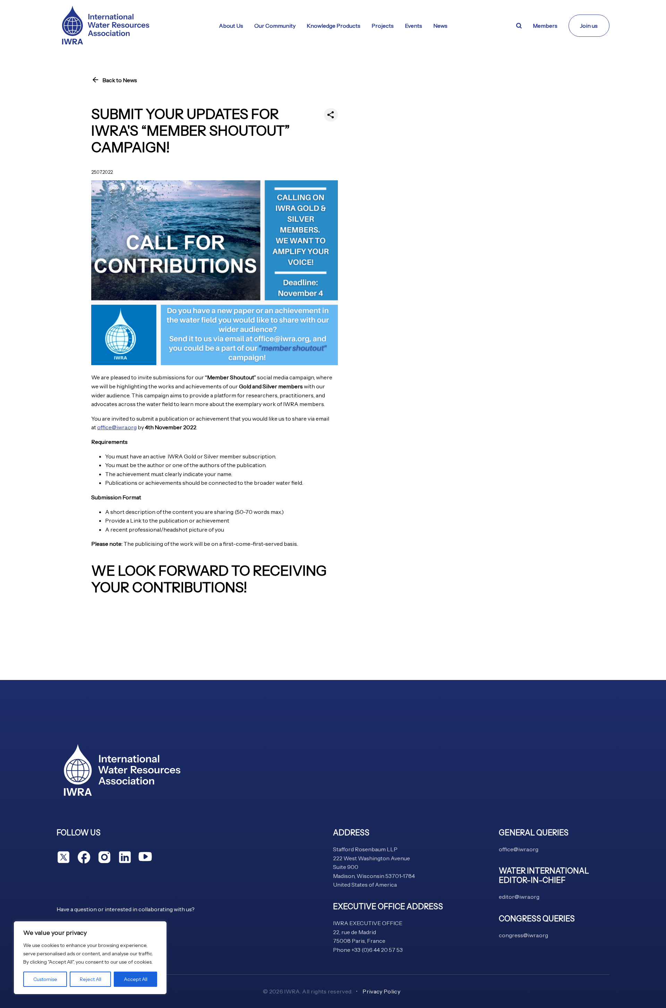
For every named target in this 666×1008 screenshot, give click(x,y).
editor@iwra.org (519, 896)
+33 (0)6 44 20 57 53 (377, 949)
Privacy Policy (381, 991)
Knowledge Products (333, 25)
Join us (589, 25)
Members (545, 25)
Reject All (90, 979)
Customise (45, 979)
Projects (383, 25)
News (440, 25)
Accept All (135, 979)
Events (413, 25)
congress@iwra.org (523, 935)
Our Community (275, 25)
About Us (231, 25)
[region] (90, 957)
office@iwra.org (117, 427)
